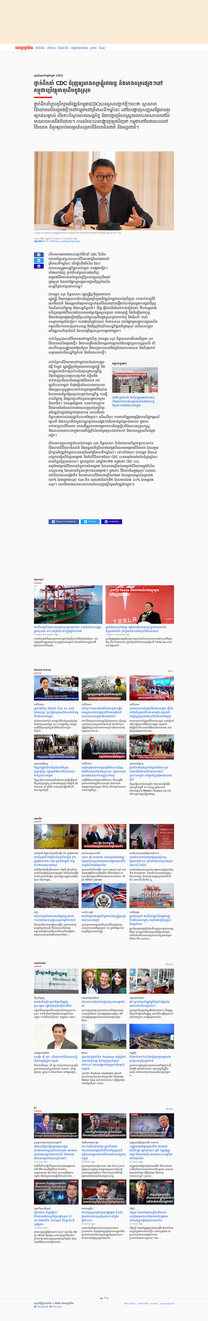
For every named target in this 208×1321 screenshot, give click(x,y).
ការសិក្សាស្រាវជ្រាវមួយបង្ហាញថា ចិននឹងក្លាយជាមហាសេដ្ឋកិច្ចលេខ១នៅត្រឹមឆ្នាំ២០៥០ (102, 1216)
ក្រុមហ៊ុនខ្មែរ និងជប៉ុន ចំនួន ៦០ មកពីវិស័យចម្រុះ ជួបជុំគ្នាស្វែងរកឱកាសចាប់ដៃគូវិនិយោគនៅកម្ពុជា (56, 712)
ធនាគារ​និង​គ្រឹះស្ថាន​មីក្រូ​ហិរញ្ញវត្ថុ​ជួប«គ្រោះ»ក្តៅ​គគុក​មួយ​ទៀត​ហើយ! (52, 1003)
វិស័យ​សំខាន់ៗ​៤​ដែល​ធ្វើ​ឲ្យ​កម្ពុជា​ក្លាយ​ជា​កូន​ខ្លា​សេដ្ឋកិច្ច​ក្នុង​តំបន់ (150, 1058)
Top (106, 1298)
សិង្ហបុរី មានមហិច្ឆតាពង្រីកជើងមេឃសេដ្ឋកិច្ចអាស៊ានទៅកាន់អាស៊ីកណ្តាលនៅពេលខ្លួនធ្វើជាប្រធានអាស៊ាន (148, 1216)
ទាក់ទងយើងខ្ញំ (143, 1303)
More (170, 671)
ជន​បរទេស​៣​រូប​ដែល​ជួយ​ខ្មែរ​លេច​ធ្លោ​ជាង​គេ (103, 1003)
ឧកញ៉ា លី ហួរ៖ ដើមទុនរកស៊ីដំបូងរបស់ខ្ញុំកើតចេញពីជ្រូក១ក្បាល (55, 1058)
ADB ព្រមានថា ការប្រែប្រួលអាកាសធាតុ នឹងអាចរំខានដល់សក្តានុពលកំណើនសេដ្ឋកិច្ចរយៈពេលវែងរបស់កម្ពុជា (133, 401)
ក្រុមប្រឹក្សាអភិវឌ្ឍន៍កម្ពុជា (70, 241)
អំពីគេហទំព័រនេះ (130, 1303)
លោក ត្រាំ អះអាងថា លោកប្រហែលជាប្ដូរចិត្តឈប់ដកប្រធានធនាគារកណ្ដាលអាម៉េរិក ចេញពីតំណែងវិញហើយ (104, 861)
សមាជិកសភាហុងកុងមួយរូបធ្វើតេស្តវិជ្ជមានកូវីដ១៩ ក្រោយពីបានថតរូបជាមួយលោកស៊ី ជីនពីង (151, 861)
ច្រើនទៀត (169, 964)
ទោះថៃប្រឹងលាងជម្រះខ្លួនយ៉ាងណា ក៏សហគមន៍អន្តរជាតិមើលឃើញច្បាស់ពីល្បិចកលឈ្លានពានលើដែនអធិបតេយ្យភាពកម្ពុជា (104, 1152)
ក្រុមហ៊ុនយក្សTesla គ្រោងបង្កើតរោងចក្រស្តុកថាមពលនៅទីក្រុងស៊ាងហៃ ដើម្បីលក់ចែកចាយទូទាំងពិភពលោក (136, 629)
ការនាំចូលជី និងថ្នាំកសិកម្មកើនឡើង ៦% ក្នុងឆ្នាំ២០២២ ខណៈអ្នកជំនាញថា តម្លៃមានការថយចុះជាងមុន (55, 861)
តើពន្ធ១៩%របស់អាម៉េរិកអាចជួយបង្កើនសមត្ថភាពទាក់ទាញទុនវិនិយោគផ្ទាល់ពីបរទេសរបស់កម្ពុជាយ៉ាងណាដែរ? (102, 712)
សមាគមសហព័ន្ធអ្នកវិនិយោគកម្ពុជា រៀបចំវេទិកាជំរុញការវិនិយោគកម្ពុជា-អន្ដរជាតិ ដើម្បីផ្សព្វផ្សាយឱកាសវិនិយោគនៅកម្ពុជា (151, 712)
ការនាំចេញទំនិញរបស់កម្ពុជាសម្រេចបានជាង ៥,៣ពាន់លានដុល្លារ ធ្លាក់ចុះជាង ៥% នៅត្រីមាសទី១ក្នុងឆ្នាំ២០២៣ (67, 629)
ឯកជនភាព (154, 1303)
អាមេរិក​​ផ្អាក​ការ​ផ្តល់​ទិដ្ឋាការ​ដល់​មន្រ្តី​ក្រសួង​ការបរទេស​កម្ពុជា (104, 918)
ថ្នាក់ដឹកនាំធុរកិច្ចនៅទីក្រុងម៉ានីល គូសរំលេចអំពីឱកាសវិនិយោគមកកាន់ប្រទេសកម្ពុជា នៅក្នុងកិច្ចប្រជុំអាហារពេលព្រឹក (150, 773)
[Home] (24, 48)
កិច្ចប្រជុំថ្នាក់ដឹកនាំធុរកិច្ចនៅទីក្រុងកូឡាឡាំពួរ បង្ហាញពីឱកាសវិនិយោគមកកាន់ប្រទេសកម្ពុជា (54, 771)
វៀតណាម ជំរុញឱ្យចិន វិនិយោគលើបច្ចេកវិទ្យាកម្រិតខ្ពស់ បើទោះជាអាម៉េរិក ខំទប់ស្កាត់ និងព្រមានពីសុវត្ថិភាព (54, 1218)
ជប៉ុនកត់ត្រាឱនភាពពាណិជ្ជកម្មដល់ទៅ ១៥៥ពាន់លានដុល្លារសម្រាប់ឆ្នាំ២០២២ (54, 918)
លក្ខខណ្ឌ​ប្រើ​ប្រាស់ (167, 1303)
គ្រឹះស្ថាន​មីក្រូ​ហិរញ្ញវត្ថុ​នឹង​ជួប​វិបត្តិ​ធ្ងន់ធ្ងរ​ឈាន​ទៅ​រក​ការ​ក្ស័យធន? (149, 1003)
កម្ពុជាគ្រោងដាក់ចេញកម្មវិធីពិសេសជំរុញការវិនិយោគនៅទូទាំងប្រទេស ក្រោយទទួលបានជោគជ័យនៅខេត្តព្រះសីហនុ (104, 771)
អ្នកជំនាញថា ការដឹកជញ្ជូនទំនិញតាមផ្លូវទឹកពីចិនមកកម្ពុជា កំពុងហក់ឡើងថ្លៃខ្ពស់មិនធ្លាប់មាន (150, 920)
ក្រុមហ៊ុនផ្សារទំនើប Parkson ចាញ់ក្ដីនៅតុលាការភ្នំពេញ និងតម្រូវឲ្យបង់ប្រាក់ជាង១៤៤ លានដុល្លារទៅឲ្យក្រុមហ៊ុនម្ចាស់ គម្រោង (104, 1062)
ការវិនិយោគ (54, 241)
